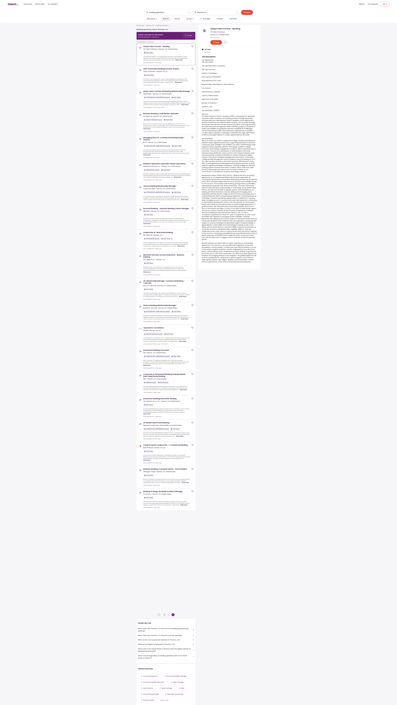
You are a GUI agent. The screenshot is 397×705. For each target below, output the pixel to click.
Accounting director (150, 676)
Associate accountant (175, 694)
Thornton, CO (150, 25)
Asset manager (178, 682)
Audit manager (167, 688)
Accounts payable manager (176, 676)
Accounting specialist (151, 694)
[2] (173, 614)
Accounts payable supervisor (153, 682)
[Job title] (166, 12)
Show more (179, 60)
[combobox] (167, 12)
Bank (182, 688)
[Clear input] (189, 12)
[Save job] (192, 46)
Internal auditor (148, 700)
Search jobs (140, 25)
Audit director (148, 688)
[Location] (214, 12)
